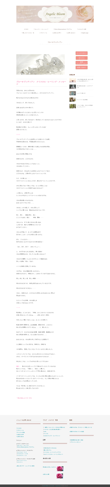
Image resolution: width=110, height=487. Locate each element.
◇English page (84, 32)
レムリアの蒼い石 (81, 93)
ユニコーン (20, 462)
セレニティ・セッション (23, 445)
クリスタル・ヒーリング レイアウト (52, 452)
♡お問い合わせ (20, 436)
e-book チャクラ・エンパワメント (52, 435)
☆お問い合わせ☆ (70, 32)
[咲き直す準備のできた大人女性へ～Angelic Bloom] (55, 6)
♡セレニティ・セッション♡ (41, 29)
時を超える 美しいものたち (50, 467)
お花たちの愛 (46, 474)
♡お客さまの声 (20, 434)
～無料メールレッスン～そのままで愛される (54, 427)
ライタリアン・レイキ (22, 453)
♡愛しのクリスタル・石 (28, 32)
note (45, 431)
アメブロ (46, 433)
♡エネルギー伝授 (81, 29)
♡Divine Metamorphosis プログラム (62, 29)
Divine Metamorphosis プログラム (25, 447)
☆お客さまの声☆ (56, 32)
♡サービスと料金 (20, 432)
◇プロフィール (43, 32)
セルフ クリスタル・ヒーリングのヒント (53, 454)
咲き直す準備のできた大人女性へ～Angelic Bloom (52, 485)
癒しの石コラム (47, 450)
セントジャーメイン (22, 460)
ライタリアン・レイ (22, 455)
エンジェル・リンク (22, 452)
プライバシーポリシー (76, 442)
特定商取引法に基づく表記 (77, 440)
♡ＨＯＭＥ (19, 428)
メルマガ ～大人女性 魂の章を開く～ (52, 429)
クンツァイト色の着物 (82, 99)
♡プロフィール (20, 430)
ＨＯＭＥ (26, 29)
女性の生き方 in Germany (50, 448)
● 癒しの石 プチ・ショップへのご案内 (25, 466)
